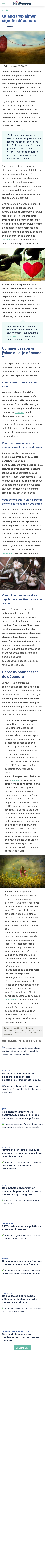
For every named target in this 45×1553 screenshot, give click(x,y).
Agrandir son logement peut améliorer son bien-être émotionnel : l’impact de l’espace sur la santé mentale (22, 1077)
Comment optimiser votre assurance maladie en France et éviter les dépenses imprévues (21, 1115)
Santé (5, 1109)
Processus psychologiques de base (18, 1331)
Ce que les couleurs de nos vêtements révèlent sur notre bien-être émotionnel (20, 1299)
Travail (5, 1258)
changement (11, 999)
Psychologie (7, 1223)
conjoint (16, 780)
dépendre (7, 553)
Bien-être (6, 10)
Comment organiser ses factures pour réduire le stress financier (22, 1263)
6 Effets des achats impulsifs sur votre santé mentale (22, 1228)
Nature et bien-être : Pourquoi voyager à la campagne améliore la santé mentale (22, 1153)
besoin (13, 336)
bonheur (6, 239)
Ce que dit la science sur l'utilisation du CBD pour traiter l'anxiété (21, 1337)
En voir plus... (22, 1348)
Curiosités (7, 1293)
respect (19, 412)
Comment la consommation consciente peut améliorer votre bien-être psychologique (21, 1191)
